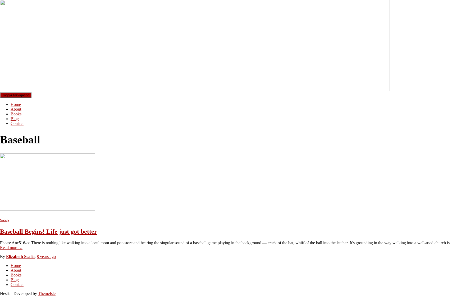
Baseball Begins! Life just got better (48, 231)
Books (16, 114)
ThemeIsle (47, 293)
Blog (15, 118)
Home (16, 104)
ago (46, 256)
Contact (17, 123)
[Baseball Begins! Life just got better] (47, 209)
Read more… (11, 247)
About (16, 109)
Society (4, 220)
